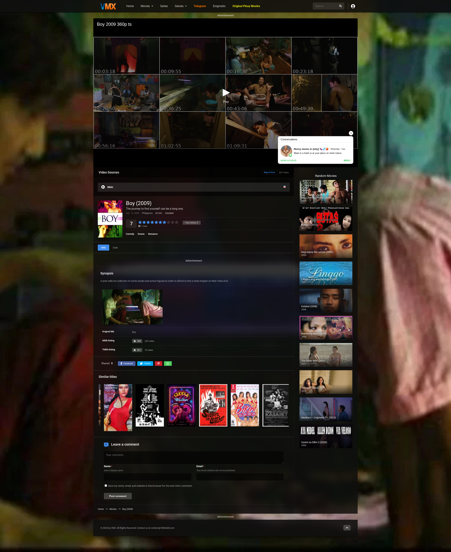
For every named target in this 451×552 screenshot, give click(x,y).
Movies (145, 6)
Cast (115, 247)
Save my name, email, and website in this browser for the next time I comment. (150, 485)
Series (164, 6)
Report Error (269, 172)
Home (130, 6)
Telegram (200, 6)
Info (103, 247)
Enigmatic (219, 6)
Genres (179, 6)
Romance (153, 234)
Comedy (130, 234)
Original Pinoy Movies (246, 6)
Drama (141, 234)
